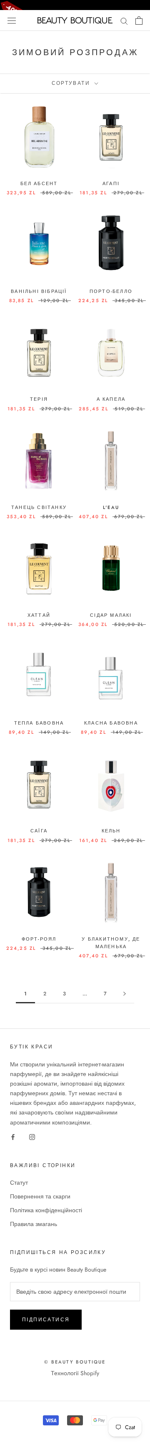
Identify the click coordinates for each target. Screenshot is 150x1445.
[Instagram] (32, 1137)
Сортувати (72, 83)
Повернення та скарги (40, 1196)
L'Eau (111, 507)
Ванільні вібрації (39, 291)
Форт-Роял (39, 939)
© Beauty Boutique (74, 1362)
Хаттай (39, 615)
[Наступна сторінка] (124, 994)
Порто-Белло (111, 291)
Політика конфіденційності (46, 1210)
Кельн (111, 830)
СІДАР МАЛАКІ (111, 615)
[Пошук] (124, 20)
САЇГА (39, 830)
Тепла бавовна (39, 723)
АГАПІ (111, 183)
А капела (111, 399)
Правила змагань (33, 1224)
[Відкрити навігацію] (12, 20)
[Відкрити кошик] (138, 20)
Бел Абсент (39, 183)
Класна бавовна (111, 723)
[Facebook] (13, 1137)
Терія (39, 399)
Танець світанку (39, 507)
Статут (19, 1182)
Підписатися (46, 1319)
